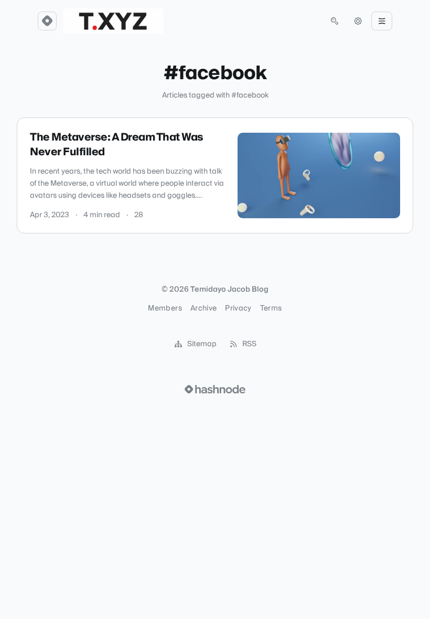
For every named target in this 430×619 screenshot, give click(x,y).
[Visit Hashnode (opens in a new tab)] (215, 389)
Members (164, 308)
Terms (271, 308)
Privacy (238, 308)
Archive (203, 308)
